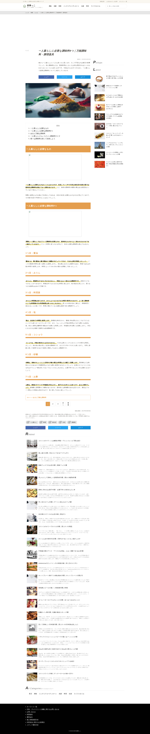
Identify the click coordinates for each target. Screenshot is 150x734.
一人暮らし (33, 422)
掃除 (50, 6)
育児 (87, 6)
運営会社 (30, 717)
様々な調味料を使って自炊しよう (42, 139)
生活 (64, 422)
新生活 (54, 422)
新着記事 (102, 1)
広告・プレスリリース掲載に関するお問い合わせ (43, 709)
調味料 (74, 422)
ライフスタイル (95, 6)
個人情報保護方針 (33, 719)
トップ (27, 12)
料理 (60, 6)
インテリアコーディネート (71, 6)
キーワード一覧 (32, 706)
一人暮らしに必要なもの (39, 128)
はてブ (83, 77)
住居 (82, 6)
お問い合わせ (31, 712)
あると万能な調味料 (37, 133)
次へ (63, 404)
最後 (68, 404)
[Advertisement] (75, 32)
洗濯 (55, 6)
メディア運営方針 (33, 725)
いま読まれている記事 (111, 1)
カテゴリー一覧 (123, 1)
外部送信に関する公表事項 (36, 722)
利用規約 (30, 714)
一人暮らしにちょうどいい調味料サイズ (45, 136)
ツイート (65, 77)
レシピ (36, 12)
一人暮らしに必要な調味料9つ (41, 131)
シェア (46, 77)
